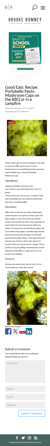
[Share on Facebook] (8, 331)
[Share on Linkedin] (29, 331)
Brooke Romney (14, 108)
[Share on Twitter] (15, 331)
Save (23, 332)
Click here (26, 326)
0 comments (24, 111)
